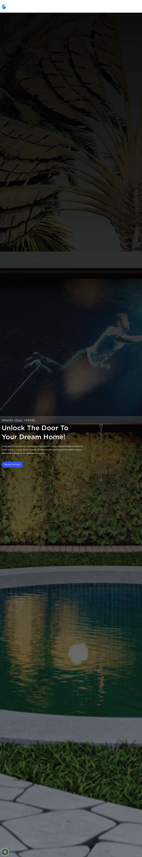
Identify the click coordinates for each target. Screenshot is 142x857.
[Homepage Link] (13, 6)
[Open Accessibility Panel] (5, 852)
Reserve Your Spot (12, 464)
